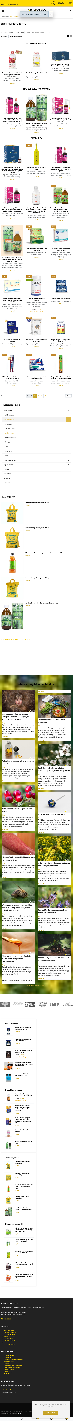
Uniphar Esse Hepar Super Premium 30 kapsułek (36, 340)
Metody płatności (9, 1369)
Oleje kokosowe (8, 1338)
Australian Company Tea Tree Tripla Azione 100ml (24, 1240)
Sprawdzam (4, 644)
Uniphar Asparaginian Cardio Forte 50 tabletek (36, 249)
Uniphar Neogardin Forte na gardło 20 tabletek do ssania (12, 377)
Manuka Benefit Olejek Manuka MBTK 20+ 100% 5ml (23, 1094)
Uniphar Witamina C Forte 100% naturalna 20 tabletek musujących (61, 377)
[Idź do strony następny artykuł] (42, 396)
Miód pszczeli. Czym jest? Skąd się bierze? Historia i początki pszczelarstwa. (16, 959)
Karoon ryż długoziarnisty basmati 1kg (37, 502)
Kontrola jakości (8, 1361)
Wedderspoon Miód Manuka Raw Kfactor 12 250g (23, 1074)
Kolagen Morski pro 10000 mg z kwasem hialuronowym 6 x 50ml (60, 65)
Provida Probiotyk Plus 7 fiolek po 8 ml (36, 73)
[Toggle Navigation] (3, 10)
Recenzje (6, 1363)
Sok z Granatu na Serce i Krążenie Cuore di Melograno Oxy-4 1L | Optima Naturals (12, 74)
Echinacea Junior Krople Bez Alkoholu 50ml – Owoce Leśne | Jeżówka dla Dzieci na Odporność (12, 119)
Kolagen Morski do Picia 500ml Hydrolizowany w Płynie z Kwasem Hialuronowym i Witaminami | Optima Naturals (36, 210)
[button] (70, 10)
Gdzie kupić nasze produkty (12, 1367)
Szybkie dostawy (61, 3)
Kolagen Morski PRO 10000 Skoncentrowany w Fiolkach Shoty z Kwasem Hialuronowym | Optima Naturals (12, 170)
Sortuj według (20, 32)
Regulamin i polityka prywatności (13, 1359)
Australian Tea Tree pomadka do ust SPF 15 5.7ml (24, 1252)
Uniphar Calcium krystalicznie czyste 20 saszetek (61, 249)
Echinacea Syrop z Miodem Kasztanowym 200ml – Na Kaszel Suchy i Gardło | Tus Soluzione (12, 209)
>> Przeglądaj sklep (9, 1344)
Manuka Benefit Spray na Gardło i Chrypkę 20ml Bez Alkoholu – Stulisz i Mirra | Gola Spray (23, 1108)
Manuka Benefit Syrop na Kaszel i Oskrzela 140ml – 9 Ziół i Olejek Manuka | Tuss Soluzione (23, 1120)
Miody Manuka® (9, 1330)
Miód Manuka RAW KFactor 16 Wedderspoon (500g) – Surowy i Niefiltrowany (24, 1064)
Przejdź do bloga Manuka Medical (36, 985)
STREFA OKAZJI (70, 3)
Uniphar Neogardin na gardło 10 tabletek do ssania (36, 377)
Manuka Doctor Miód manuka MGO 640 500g (23, 1051)
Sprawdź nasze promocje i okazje (15, 639)
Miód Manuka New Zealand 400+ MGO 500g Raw (23, 1028)
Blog (3, 723)
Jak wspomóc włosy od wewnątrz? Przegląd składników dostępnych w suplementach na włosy (16, 716)
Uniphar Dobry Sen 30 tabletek (61, 298)
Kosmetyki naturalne (10, 1336)
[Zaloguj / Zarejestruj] (22, 1419)
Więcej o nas (6, 1319)
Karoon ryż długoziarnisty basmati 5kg (37, 578)
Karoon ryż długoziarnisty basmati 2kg (37, 528)
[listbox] (36, 32)
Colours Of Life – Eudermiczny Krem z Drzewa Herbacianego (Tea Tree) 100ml (24, 1229)
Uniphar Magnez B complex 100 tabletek (60, 340)
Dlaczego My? (8, 1357)
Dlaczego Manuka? (9, 1355)
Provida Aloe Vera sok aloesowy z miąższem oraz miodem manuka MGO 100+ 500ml (12, 259)
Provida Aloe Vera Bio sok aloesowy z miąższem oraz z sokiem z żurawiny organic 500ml (61, 209)
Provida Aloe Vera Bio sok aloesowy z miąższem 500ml (36, 124)
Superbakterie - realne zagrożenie (51, 814)
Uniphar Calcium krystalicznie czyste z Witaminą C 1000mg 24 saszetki (12, 300)
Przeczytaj (5, 736)
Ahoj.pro (18, 1413)
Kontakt (6, 1374)
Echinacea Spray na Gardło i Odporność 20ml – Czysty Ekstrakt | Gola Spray (60, 119)
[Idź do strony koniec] (45, 396)
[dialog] (51, 1409)
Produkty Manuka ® (10, 1332)
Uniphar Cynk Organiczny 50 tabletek (36, 299)
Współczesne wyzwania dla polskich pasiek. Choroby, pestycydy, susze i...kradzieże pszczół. (17, 907)
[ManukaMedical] (7, 1419)
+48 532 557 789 (7, 1390)
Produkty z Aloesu (9, 1340)
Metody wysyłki (8, 1371)
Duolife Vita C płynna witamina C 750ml (36, 168)
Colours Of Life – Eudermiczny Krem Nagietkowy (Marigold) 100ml (24, 1276)
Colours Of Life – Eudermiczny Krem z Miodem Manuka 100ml (24, 1263)
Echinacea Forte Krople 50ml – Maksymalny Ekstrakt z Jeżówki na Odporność (60, 169)
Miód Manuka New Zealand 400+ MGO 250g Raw (23, 1040)
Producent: (4, 36)
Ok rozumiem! (50, 1412)
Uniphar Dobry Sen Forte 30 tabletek (12, 340)
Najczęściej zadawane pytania (13, 1365)
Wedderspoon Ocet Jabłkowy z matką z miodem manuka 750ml (44, 553)
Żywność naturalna (9, 1334)
